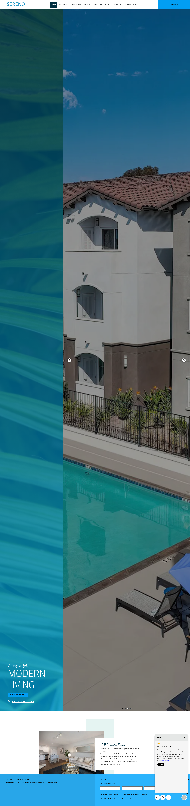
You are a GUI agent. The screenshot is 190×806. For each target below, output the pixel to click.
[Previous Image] (69, 360)
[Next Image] (184, 360)
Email (147, 788)
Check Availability (17, 695)
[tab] (122, 708)
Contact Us (117, 5)
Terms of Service (139, 794)
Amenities (63, 5)
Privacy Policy (127, 794)
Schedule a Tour (131, 5)
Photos (87, 5)
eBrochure (104, 5)
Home (53, 5)
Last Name (126, 788)
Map (95, 5)
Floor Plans (76, 5)
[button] (174, 4)
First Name (104, 788)
